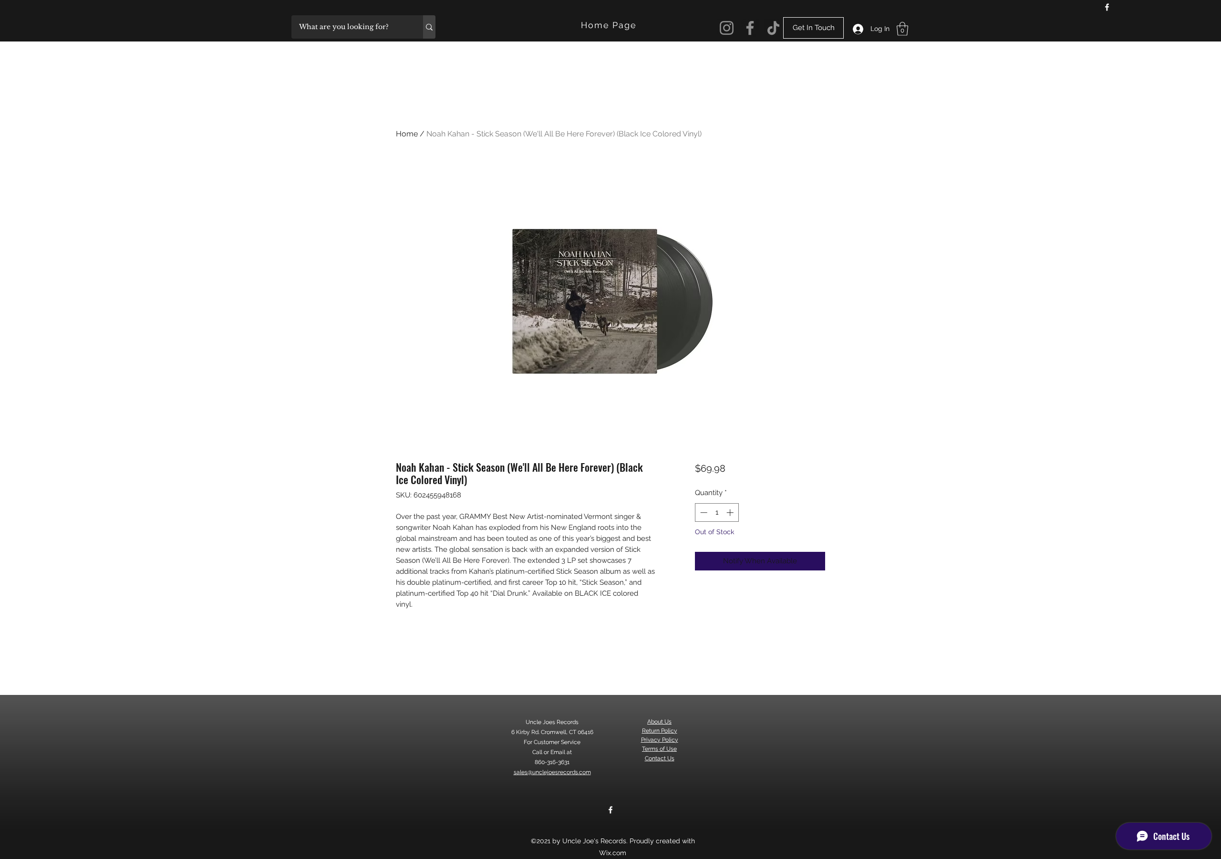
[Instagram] (726, 28)
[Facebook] (1107, 7)
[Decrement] (702, 512)
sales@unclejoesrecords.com (552, 772)
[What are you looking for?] (429, 27)
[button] (902, 29)
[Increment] (730, 512)
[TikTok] (773, 28)
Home (407, 133)
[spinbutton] (716, 512)
